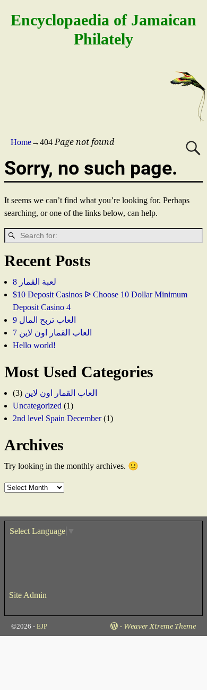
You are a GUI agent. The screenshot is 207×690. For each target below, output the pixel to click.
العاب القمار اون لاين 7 (52, 332)
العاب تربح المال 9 (44, 319)
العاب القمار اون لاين (60, 392)
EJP (42, 626)
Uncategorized (37, 405)
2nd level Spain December (57, 418)
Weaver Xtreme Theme (160, 626)
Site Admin (28, 595)
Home (21, 142)
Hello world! (34, 345)
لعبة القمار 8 (34, 281)
